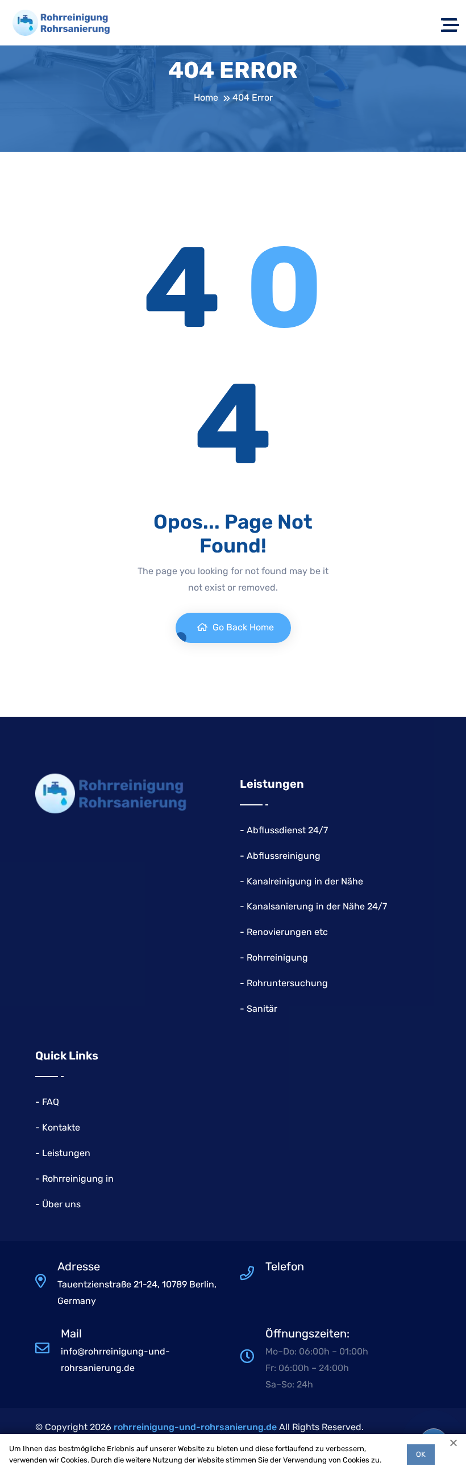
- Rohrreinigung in (74, 1178)
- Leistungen (62, 1153)
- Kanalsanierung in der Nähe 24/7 (313, 906)
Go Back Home (242, 627)
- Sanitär (258, 1008)
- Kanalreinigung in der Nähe (301, 881)
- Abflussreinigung (280, 855)
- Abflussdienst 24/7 (284, 830)
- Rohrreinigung (274, 957)
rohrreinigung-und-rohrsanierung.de (195, 1427)
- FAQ (47, 1101)
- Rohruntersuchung (284, 983)
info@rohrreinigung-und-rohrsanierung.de (115, 1359)
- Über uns (58, 1204)
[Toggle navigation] (450, 23)
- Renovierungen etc (284, 931)
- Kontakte (57, 1127)
